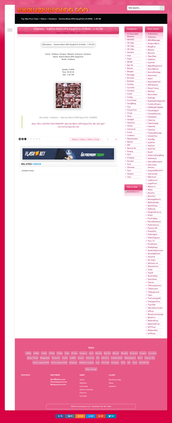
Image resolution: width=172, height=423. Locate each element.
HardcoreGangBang (156, 155)
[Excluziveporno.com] (10, 10)
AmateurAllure (153, 43)
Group (129, 113)
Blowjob (130, 71)
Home (82, 380)
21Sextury (152, 37)
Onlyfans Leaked (86, 363)
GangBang (131, 103)
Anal (129, 56)
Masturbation (132, 139)
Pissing (130, 151)
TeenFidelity (153, 276)
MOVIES (130, 40)
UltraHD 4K (144, 363)
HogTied (151, 146)
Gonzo (81, 358)
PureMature (152, 244)
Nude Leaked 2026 (59, 363)
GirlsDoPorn (153, 136)
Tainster (151, 282)
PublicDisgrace (154, 238)
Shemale (130, 167)
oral (97, 363)
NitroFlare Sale (115, 380)
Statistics (83, 383)
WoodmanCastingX (155, 314)
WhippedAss (153, 330)
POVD (150, 215)
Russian (130, 161)
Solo (129, 170)
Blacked (151, 50)
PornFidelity (152, 218)
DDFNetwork (153, 85)
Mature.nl (152, 186)
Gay (129, 107)
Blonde (130, 68)
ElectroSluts (152, 94)
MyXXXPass (153, 206)
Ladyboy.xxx (153, 180)
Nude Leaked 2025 (41, 363)
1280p (36, 353)
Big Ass (99, 353)
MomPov (151, 193)
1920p (51, 353)
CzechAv (151, 62)
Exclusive (56, 358)
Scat (129, 164)
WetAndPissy (153, 321)
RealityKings (153, 247)
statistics (112, 386)
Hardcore (131, 123)
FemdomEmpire (154, 104)
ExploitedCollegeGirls (156, 101)
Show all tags (91, 369)
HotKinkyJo (152, 158)
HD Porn (105, 358)
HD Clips (130, 46)
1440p (44, 353)
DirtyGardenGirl (154, 82)
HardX (150, 152)
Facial (64, 358)
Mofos (150, 190)
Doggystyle (44, 358)
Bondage (130, 75)
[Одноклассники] (22, 139)
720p (67, 353)
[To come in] (10, 20)
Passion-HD (152, 228)
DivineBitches (153, 69)
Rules (111, 383)
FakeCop (151, 120)
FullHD (73, 358)
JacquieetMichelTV (155, 170)
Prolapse (130, 158)
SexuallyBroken (154, 254)
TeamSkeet (152, 279)
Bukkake (130, 81)
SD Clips (130, 49)
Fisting (130, 97)
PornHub (105, 363)
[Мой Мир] (25, 139)
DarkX (150, 79)
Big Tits (130, 65)
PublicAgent (152, 234)
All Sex (74, 353)
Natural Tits (149, 358)
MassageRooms (154, 199)
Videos (58, 33)
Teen (129, 177)
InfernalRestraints (155, 162)
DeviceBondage (154, 72)
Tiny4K (150, 273)
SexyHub (151, 257)
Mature (130, 142)
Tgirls (150, 295)
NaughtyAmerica (154, 212)
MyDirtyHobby (153, 202)
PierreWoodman (154, 222)
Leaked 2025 (116, 358)
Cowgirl (143, 353)
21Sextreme (153, 34)
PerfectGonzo (153, 225)
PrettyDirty (152, 231)
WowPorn (152, 317)
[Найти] (162, 8)
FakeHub (151, 126)
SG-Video (152, 260)
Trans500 (151, 305)
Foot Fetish (131, 100)
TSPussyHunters (154, 285)
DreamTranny (153, 88)
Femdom (130, 91)
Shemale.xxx (153, 263)
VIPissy (151, 311)
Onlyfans (73, 363)
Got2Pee (151, 142)
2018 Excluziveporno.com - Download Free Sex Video (52, 9)
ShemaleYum (153, 266)
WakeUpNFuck (154, 324)
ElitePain (151, 91)
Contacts (83, 396)
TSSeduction (153, 289)
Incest (129, 132)
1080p (28, 353)
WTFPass (152, 327)
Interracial (131, 129)
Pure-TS (151, 241)
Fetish (129, 94)
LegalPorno (152, 183)
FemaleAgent (153, 110)
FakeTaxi (151, 130)
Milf (128, 145)
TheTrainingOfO (154, 298)
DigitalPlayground (155, 66)
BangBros (152, 47)
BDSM (129, 62)
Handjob (130, 119)
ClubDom (151, 59)
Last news (84, 386)
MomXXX (151, 196)
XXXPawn (152, 333)
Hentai (129, 126)
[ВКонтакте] (20, 139)
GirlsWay (151, 139)
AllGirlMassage (154, 40)
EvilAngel (151, 98)
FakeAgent (152, 117)
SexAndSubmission (155, 250)
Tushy (150, 270)
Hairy (129, 116)
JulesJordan (153, 174)
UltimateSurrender (155, 308)
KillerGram (152, 177)
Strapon (130, 174)
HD (97, 358)
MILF (140, 358)
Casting (130, 84)
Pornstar (115, 363)
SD (129, 363)
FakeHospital (153, 123)
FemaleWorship (154, 114)
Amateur (130, 52)
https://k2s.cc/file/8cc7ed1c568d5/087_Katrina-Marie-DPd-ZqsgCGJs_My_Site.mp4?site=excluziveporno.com (68, 125)
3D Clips (130, 43)
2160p (59, 353)
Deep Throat (32, 358)
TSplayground (153, 292)
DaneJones (152, 75)
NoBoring (151, 209)
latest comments (86, 390)
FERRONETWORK (155, 107)
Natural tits (131, 148)
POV (129, 155)
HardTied (151, 149)
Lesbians (130, 135)
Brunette (130, 78)
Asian (129, 59)
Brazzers (151, 53)
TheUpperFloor (154, 302)
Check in (83, 393)
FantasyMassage (155, 133)
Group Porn (132, 110)
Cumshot (130, 87)
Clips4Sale (152, 56)
